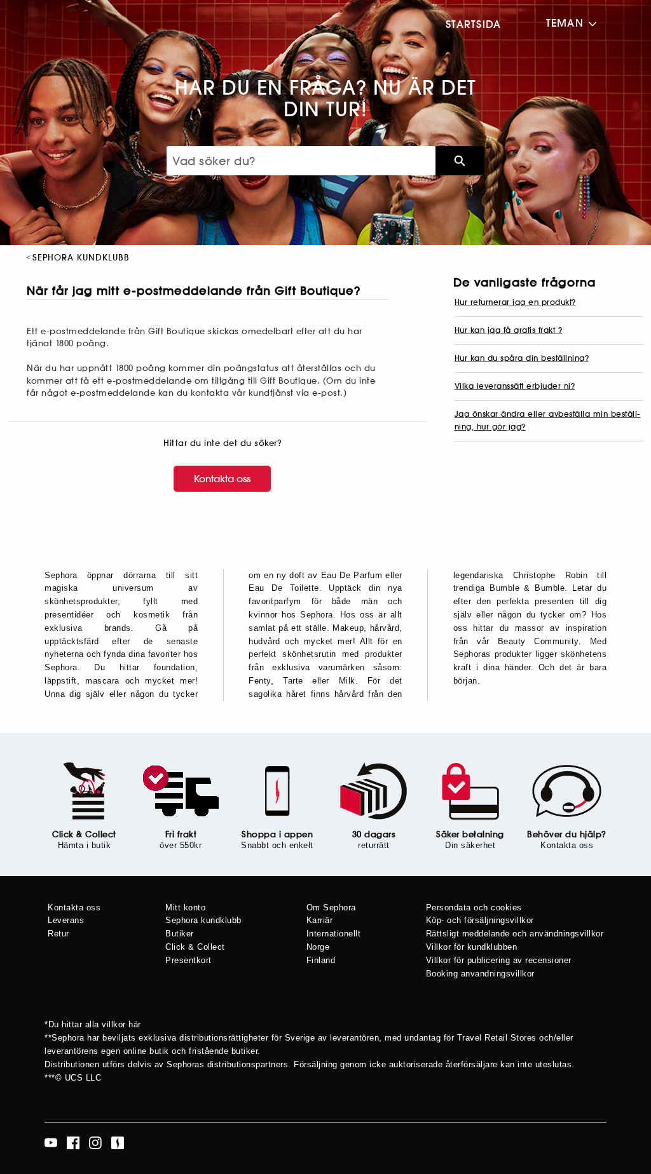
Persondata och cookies (474, 907)
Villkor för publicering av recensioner (499, 960)
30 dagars (374, 834)
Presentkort (188, 960)
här (134, 1024)
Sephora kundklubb (203, 920)
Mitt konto (185, 907)
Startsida (474, 24)
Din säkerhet (470, 845)
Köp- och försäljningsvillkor (480, 920)
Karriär (319, 920)
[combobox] (301, 160)
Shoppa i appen (277, 834)
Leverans (66, 920)
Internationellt (333, 933)
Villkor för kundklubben (471, 947)
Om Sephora (331, 907)
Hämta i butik (84, 845)
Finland (321, 960)
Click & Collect (84, 834)
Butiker (179, 933)
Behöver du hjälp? (566, 834)
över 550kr (181, 845)
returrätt (374, 845)
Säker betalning (470, 834)
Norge (318, 947)
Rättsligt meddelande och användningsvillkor (515, 933)
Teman (565, 23)
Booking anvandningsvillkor (480, 973)
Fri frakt (181, 834)
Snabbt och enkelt (277, 845)
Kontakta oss (222, 479)
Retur (58, 933)
